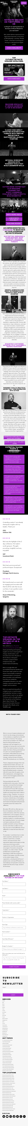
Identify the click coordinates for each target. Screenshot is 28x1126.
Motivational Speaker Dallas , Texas (7, 1087)
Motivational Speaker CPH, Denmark (8, 1102)
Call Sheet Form (4, 1036)
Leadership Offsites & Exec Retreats (8, 1069)
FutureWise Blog (5, 1029)
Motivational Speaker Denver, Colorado (8, 1089)
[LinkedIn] (3, 1116)
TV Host (3, 1023)
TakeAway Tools (4, 1020)
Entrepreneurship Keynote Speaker (7, 1051)
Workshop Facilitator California (7, 1070)
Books (3, 1021)
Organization (5, 910)
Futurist (3, 1016)
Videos (3, 1005)
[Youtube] (7, 1116)
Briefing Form (4, 1033)
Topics (3, 1008)
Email (4, 895)
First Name (5, 881)
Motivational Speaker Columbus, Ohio (8, 1079)
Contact (3, 1000)
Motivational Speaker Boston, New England (9, 1091)
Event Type (5, 924)
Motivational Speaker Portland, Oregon (8, 1094)
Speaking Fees (4, 1031)
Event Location (6, 931)
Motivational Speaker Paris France (7, 1099)
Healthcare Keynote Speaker (6, 1062)
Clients (3, 1013)
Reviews (3, 1007)
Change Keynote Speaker (6, 1049)
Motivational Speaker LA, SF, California (8, 1081)
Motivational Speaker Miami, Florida (8, 1075)
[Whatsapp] (21, 1116)
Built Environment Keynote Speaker (7, 1064)
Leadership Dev (4, 1026)
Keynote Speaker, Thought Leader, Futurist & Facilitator (14, 2)
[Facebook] (14, 1116)
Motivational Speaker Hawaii (6, 1092)
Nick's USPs (4, 1015)
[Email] (24, 1116)
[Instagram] (10, 1116)
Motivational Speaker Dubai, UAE (7, 1107)
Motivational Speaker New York (7, 1084)
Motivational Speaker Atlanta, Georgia (8, 1078)
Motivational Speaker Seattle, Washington (8, 1095)
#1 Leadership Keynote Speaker (7, 1040)
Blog (3, 1002)
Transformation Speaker (6, 1046)
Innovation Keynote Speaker (6, 1048)
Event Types (4, 1012)
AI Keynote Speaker (5, 1043)
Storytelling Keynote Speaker (6, 1054)
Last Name (5, 888)
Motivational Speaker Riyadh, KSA (7, 1105)
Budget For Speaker (7, 946)
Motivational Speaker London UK (7, 1097)
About (3, 1004)
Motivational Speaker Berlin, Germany (8, 1100)
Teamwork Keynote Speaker (6, 1056)
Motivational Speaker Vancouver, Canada (8, 1108)
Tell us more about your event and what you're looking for (13, 954)
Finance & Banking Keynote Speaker (8, 1065)
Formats (3, 1010)
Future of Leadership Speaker (7, 1061)
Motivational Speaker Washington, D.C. (8, 1086)
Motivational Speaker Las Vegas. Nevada (8, 1083)
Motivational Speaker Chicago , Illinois (8, 1076)
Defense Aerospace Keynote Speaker (8, 1067)
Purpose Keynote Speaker (6, 1053)
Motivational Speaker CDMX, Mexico (8, 1110)
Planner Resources (5, 1034)
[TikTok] (17, 1116)
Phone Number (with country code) (11, 903)
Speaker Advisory (5, 1028)
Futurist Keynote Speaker (6, 1041)
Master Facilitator (5, 1018)
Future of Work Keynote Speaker (7, 1059)
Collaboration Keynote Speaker (7, 1057)
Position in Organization (8, 917)
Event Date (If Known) (8, 939)
